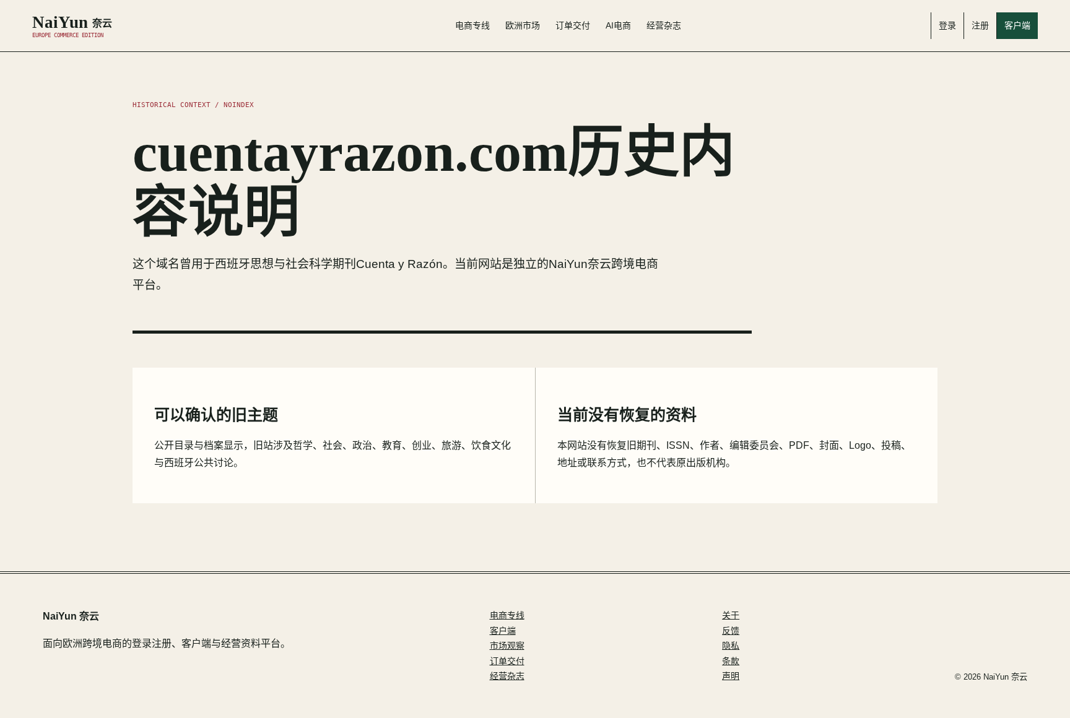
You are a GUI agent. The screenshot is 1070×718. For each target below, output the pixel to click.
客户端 (1017, 25)
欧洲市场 (522, 25)
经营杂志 (663, 25)
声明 (730, 676)
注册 (980, 25)
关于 (730, 615)
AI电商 (618, 25)
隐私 (730, 646)
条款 (730, 661)
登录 (947, 25)
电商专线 (472, 25)
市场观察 (507, 646)
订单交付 (572, 25)
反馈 (730, 631)
